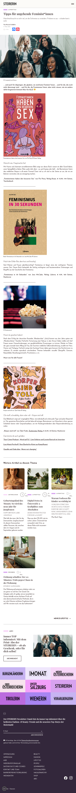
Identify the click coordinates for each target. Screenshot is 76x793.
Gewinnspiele (39, 766)
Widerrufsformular (11, 763)
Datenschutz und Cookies (14, 766)
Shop (36, 775)
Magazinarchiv (40, 772)
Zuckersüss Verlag (35, 431)
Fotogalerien (39, 769)
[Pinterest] (18, 29)
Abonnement (12, 658)
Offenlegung (9, 754)
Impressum (7, 757)
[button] (4, 788)
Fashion (37, 757)
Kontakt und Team (11, 769)
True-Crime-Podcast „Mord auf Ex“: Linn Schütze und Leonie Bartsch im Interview (34, 439)
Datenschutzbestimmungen (30, 740)
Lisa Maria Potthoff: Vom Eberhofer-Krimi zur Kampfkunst (25, 444)
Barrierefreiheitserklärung (15, 772)
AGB (5, 760)
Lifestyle (12, 9)
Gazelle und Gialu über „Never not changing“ (20, 449)
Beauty (37, 754)
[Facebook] (14, 29)
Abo (35, 779)
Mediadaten (8, 775)
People (36, 763)
